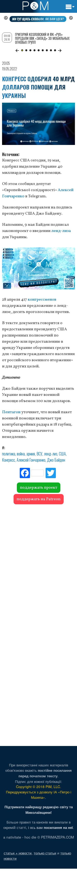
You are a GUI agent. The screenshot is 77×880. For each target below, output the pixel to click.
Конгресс (8, 460)
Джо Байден (56, 460)
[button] (17, 50)
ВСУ (39, 454)
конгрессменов (42, 299)
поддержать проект (38, 488)
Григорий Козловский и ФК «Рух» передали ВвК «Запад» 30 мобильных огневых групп (42, 38)
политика (8, 454)
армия (30, 454)
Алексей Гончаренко (31, 460)
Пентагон (11, 412)
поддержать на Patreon (39, 499)
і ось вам (50, 827)
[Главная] (35, 5)
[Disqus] (38, 564)
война (21, 454)
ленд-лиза (61, 231)
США (62, 454)
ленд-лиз (50, 454)
